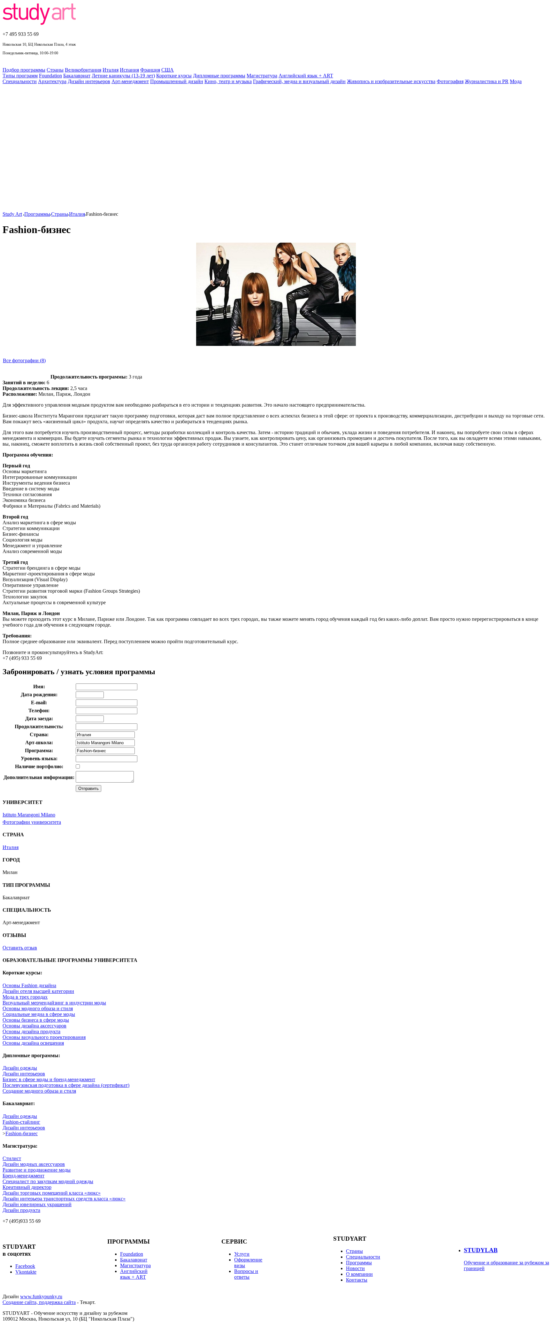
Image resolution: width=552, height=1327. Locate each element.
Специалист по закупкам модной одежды (48, 1181)
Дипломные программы (219, 75)
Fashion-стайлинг (21, 1122)
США (167, 70)
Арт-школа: (39, 742)
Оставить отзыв (20, 947)
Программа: (39, 750)
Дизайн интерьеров (89, 81)
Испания (129, 70)
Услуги (241, 1254)
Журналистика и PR (487, 81)
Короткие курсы (174, 75)
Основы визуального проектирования (44, 1037)
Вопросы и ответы (246, 1274)
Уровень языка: (39, 758)
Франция (150, 70)
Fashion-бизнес (21, 1133)
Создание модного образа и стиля (39, 1091)
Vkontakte (25, 1272)
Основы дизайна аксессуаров (34, 1025)
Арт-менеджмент (130, 81)
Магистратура (262, 75)
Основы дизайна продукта (31, 1031)
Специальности (20, 81)
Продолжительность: (39, 726)
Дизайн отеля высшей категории (38, 991)
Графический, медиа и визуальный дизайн (299, 81)
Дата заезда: (39, 718)
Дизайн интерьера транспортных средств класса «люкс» (64, 1198)
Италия (111, 70)
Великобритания (83, 70)
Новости (355, 1268)
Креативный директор (27, 1187)
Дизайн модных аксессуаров (34, 1164)
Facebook (25, 1266)
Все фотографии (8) (24, 360)
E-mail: (39, 702)
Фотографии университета (32, 822)
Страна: (39, 734)
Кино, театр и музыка (228, 81)
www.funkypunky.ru (41, 1296)
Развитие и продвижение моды (37, 1170)
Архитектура (52, 81)
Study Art (12, 214)
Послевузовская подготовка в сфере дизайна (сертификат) (66, 1085)
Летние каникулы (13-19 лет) (123, 75)
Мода (516, 81)
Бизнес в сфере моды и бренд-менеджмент (49, 1079)
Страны (55, 70)
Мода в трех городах (25, 997)
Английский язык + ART (306, 75)
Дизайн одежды (20, 1068)
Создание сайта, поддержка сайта (39, 1302)
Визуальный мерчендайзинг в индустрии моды (54, 1002)
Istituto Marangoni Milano (29, 814)
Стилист (12, 1158)
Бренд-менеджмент (23, 1175)
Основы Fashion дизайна (29, 985)
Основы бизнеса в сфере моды (36, 1020)
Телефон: (39, 710)
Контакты (356, 1280)
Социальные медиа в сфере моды (39, 1014)
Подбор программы (24, 70)
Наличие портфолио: (39, 766)
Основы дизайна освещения (33, 1043)
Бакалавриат (76, 75)
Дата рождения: (39, 694)
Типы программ (20, 75)
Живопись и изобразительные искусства (391, 81)
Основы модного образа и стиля (38, 1008)
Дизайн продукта (21, 1210)
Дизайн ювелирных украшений (37, 1204)
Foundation (50, 75)
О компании (359, 1274)
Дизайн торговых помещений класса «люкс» (52, 1193)
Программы (37, 214)
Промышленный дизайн (176, 81)
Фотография (450, 81)
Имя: (39, 686)
